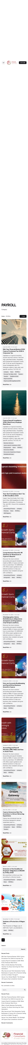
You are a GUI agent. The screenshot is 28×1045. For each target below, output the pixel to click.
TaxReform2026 (14, 376)
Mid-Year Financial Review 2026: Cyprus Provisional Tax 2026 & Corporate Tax (14, 351)
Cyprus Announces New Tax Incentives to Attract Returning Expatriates (13, 814)
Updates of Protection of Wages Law (14, 922)
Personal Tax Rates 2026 (10, 374)
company (6, 371)
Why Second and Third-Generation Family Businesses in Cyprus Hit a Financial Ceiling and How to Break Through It (13, 972)
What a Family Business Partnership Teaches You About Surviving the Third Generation (12, 966)
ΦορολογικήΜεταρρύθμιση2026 (12, 380)
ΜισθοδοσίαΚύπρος (9, 454)
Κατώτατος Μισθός (9, 449)
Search (3, 945)
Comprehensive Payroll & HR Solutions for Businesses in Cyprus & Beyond (12, 554)
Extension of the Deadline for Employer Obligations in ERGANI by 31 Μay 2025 (13, 871)
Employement (7, 447)
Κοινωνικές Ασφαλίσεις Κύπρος (12, 452)
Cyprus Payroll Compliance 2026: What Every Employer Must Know (12, 422)
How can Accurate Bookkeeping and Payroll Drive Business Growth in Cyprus (14, 685)
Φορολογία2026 (8, 378)
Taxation (20, 374)
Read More (6, 384)
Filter (23, 316)
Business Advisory (8, 443)
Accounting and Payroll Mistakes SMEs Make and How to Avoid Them (13, 749)
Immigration (7, 577)
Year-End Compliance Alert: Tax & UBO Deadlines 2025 (14, 495)
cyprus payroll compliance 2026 (12, 445)
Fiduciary (6, 510)
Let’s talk (22, 62)
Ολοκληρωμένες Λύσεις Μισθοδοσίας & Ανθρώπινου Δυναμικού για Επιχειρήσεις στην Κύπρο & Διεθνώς (12, 620)
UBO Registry (7, 513)
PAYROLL (17, 371)
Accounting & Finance (9, 508)
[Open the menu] (3, 63)
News (11, 371)
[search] (25, 989)
